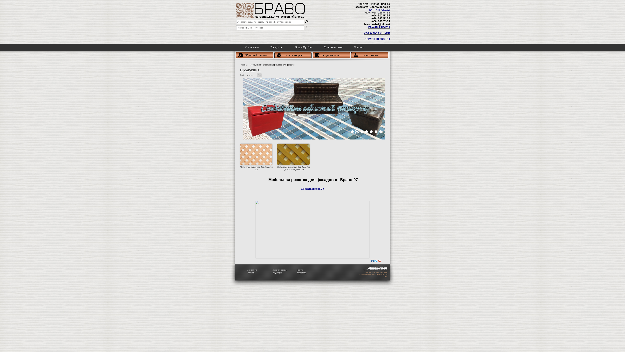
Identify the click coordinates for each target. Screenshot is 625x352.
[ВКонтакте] (372, 261)
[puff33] (366, 131)
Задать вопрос (294, 55)
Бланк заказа (370, 55)
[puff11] (357, 131)
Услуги (300, 270)
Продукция (277, 47)
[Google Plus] (379, 261)
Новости (250, 272)
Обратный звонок (256, 55)
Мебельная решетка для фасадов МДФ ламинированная (293, 168)
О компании (252, 47)
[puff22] (362, 131)
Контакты (359, 47)
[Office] (352, 131)
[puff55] (376, 131)
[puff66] (380, 131)
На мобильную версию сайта (377, 268)
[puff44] (371, 131)
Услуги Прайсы (303, 47)
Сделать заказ (331, 55)
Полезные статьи (333, 47)
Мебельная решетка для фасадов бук (256, 168)
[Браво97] (270, 10)
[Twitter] (376, 261)
